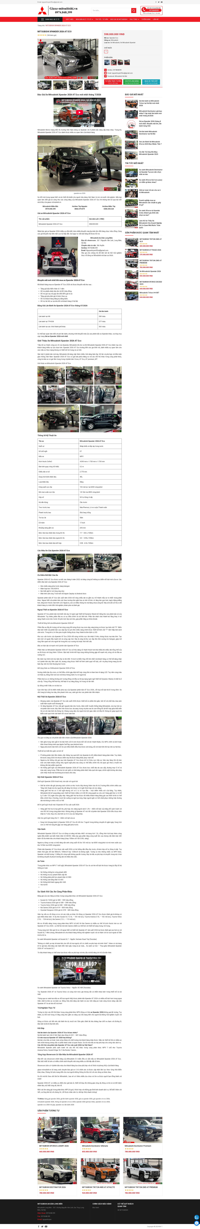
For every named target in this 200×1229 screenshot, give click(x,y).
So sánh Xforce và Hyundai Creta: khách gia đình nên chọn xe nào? (149, 213)
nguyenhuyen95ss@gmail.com (52, 2)
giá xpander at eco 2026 (101, 1099)
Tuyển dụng (146, 19)
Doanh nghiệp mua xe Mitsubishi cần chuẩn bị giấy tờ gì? (150, 202)
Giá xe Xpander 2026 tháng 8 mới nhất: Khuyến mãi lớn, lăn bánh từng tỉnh (150, 123)
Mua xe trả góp (151, 82)
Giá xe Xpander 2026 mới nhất (56, 336)
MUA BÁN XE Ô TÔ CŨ (83, 19)
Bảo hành (95, 1207)
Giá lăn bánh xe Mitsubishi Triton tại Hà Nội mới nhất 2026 (149, 103)
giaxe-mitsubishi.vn (54, 202)
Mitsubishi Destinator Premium (138, 1146)
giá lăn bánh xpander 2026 (69, 1099)
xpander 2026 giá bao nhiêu (85, 1102)
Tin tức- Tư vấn (101, 19)
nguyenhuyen (46, 1219)
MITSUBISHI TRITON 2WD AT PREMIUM (141, 1187)
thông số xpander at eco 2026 (65, 1102)
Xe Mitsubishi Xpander (128, 43)
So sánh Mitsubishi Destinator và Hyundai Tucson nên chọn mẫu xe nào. (150, 172)
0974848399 (154, 10)
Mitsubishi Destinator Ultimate (95, 1146)
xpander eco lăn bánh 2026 (65, 1105)
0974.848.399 (50, 1213)
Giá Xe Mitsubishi (61, 1076)
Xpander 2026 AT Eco (53, 132)
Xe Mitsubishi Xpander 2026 (150, 271)
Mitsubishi (114, 40)
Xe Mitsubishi (115, 43)
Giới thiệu (69, 19)
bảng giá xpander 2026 (52, 1099)
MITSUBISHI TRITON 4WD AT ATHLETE (98, 1187)
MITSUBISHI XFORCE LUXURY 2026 (54, 1146)
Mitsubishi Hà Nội (121, 76)
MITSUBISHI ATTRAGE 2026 (150, 250)
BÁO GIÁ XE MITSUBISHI (118, 19)
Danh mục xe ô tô (52, 19)
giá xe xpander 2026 (85, 1099)
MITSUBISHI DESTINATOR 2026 (52, 1187)
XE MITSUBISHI (123, 1210)
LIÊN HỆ (155, 19)
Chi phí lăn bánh (132, 82)
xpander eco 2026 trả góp (46, 1105)
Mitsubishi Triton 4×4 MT (149, 293)
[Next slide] (96, 85)
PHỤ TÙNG (133, 19)
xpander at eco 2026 (103, 1102)
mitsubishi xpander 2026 (46, 1102)
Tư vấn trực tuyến (113, 82)
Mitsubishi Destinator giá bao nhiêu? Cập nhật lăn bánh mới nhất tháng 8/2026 (150, 113)
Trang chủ (41, 25)
